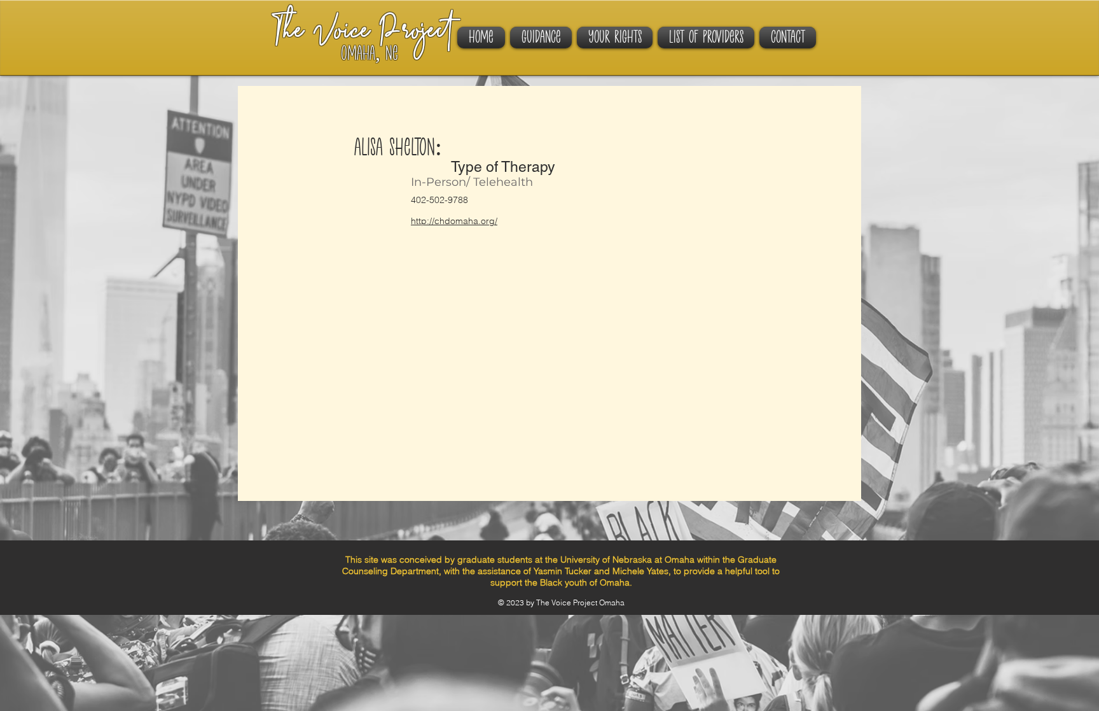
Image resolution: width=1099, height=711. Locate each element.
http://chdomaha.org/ (454, 221)
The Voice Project (362, 33)
